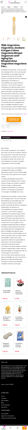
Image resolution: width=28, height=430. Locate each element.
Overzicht (3, 398)
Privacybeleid (4, 413)
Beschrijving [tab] (6, 137)
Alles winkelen (5, 400)
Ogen (8, 7)
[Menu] (2, 2)
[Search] (25, 2)
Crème (16, 7)
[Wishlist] (10, 428)
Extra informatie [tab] (6, 140)
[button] (26, 17)
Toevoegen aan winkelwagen (13, 119)
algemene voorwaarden (7, 416)
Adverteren (4, 407)
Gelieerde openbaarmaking (8, 418)
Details (25, 114)
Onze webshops (5, 405)
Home (2, 7)
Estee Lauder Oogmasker (7, 291)
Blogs (2, 403)
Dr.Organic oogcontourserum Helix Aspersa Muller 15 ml (19, 320)
